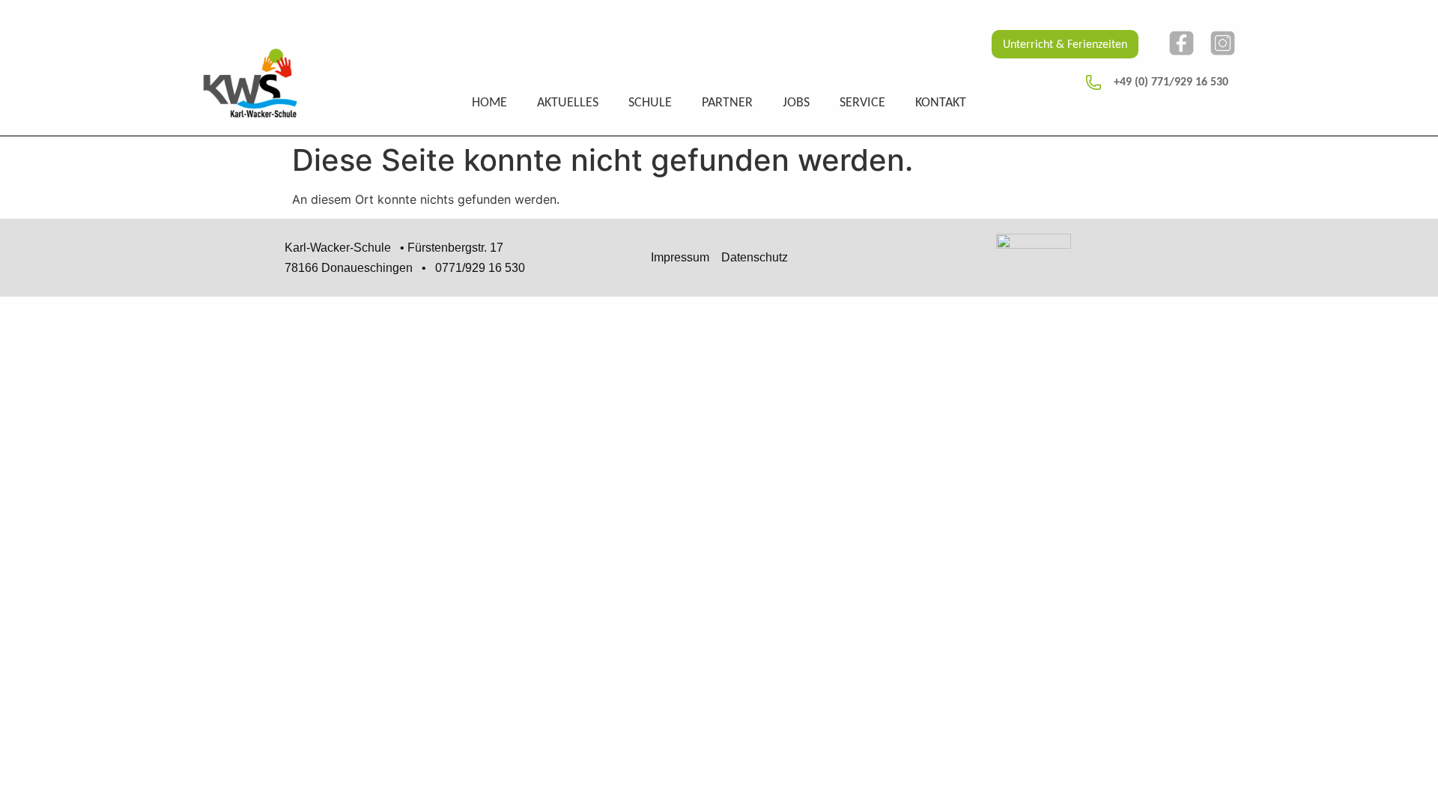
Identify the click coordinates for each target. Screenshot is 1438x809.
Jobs (796, 103)
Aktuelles (567, 103)
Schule (650, 103)
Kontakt (940, 103)
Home (489, 103)
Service (862, 103)
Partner (727, 103)
